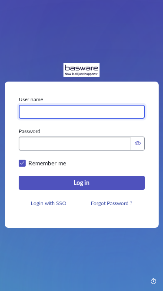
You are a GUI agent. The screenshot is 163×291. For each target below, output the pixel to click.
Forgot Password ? (111, 203)
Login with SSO (49, 203)
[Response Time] (153, 281)
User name (31, 99)
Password (29, 131)
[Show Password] (138, 144)
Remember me (47, 163)
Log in (81, 182)
